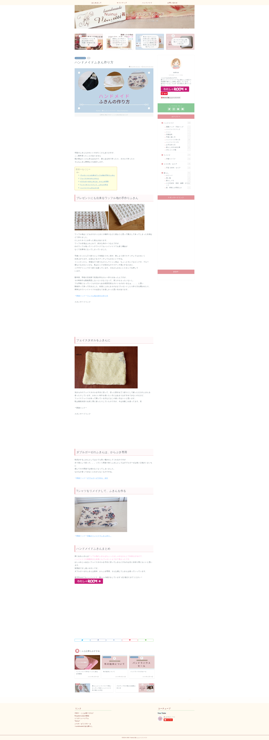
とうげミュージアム (82, 718)
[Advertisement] (114, 136)
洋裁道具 (177, 134)
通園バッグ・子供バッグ (177, 127)
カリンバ (177, 175)
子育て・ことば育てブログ (84, 713)
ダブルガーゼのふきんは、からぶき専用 (94, 181)
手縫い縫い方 (177, 137)
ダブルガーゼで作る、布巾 (97, 478)
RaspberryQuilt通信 (82, 716)
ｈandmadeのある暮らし (84, 726)
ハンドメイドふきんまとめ (89, 188)
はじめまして (97, 3)
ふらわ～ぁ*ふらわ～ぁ (83, 723)
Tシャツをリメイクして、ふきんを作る (94, 184)
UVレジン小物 (177, 150)
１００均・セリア (177, 164)
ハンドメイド (147, 3)
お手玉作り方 (177, 145)
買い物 (178, 178)
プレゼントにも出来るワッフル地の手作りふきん (97, 175)
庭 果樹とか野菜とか (177, 187)
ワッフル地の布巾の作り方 (97, 296)
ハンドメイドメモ (80, 58)
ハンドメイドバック (177, 129)
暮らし (177, 173)
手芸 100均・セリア (178, 168)
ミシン (177, 132)
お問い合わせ (172, 3)
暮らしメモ (178, 180)
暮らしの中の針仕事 (178, 147)
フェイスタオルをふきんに (89, 178)
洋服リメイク (178, 159)
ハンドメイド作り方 (178, 139)
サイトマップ (122, 3)
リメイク (177, 155)
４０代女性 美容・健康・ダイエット (178, 184)
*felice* (77, 721)
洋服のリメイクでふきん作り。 (99, 536)
